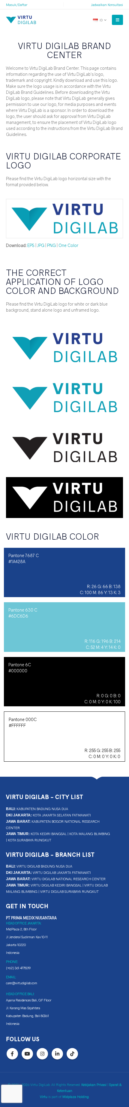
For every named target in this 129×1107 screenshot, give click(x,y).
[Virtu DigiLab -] (21, 20)
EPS (30, 245)
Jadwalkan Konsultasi (107, 4)
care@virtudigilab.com (21, 983)
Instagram (42, 1053)
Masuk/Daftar (16, 4)
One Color (68, 245)
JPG (40, 245)
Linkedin (57, 1053)
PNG (51, 245)
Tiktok (72, 1053)
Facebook (12, 1053)
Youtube (27, 1053)
